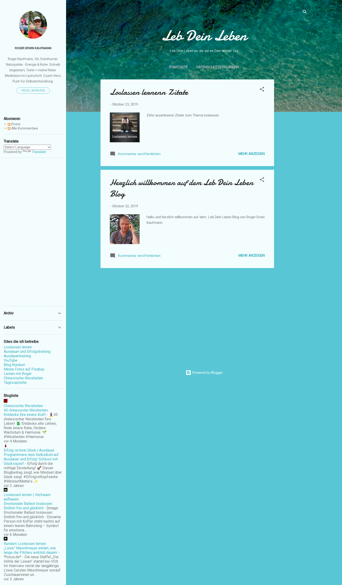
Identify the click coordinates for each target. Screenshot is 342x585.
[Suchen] (305, 13)
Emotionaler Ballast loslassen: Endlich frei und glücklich (28, 505)
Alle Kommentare (24, 128)
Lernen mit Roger (18, 373)
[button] (262, 90)
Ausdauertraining (17, 356)
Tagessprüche (15, 382)
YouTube (10, 360)
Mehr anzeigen (251, 154)
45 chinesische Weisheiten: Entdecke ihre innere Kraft (26, 412)
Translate (39, 152)
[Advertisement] (293, 149)
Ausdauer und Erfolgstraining (27, 351)
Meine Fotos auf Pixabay (24, 369)
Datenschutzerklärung (217, 67)
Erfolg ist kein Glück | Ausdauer (29, 450)
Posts (15, 124)
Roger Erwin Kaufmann (33, 48)
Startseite (178, 67)
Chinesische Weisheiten (23, 378)
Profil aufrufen (33, 90)
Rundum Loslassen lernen (25, 543)
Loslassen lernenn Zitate (149, 92)
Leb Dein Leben (204, 36)
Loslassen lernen (18, 347)
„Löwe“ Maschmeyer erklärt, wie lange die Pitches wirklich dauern (30, 550)
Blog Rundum (14, 365)
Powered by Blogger (207, 373)
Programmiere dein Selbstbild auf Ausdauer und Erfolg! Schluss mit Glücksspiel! (31, 459)
